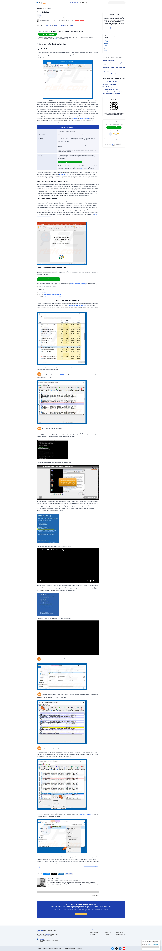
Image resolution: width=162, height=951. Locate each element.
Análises (82, 2)
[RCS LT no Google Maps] (38, 940)
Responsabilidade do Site (70, 948)
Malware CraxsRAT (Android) (110, 89)
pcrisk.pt (48, 934)
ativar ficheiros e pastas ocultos (86, 814)
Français (106, 43)
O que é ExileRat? (43, 292)
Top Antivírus (92, 934)
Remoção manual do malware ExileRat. (52, 294)
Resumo (56, 25)
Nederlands (106, 48)
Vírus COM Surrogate (108, 86)
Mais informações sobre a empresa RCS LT (80, 907)
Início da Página (95, 895)
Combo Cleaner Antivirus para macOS (77, 305)
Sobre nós (113, 28)
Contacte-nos (108, 932)
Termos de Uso (84, 283)
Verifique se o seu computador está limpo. (53, 296)
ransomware (75, 118)
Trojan (39, 15)
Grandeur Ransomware (108, 60)
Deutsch (106, 47)
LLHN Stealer (106, 71)
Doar (81, 914)
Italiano (105, 45)
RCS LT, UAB (40, 930)
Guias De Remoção (73, 2)
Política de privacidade (58, 948)
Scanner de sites (119, 932)
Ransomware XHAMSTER (109, 84)
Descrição (48, 25)
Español (106, 41)
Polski (105, 50)
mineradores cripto (84, 118)
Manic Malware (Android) (109, 73)
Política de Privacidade (75, 283)
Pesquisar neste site (120, 934)
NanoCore (66, 174)
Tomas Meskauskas (44, 20)
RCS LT (55, 38)
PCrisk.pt (39, 8)
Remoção (63, 25)
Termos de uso (79, 948)
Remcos (61, 174)
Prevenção (71, 25)
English (105, 40)
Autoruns (62, 374)
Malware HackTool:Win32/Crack (111, 82)
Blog (87, 2)
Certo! (151, 946)
